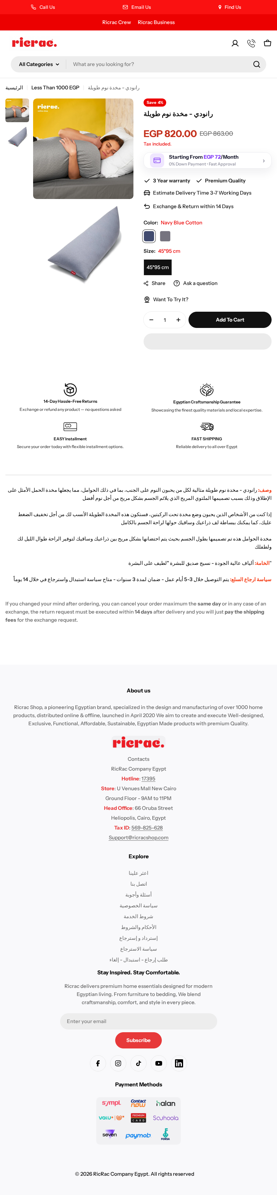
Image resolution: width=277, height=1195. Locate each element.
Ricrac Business (156, 22)
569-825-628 (147, 827)
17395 (148, 778)
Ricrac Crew (116, 22)
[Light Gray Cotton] (165, 236)
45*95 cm (158, 267)
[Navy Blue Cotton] (149, 236)
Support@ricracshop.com (139, 837)
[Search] (257, 64)
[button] (208, 341)
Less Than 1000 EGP (55, 87)
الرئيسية (14, 87)
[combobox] (138, 64)
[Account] (235, 43)
